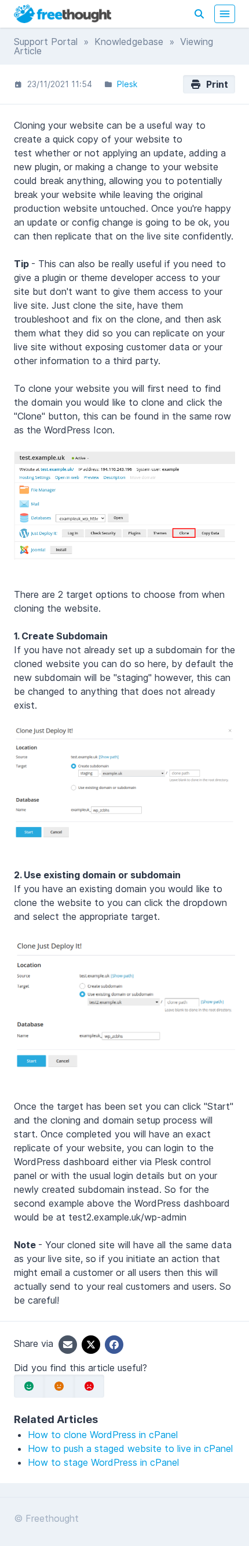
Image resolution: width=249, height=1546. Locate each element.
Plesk (127, 84)
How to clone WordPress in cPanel (103, 1434)
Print (215, 84)
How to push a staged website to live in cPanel (130, 1448)
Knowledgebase (128, 41)
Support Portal (46, 41)
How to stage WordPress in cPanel (103, 1462)
